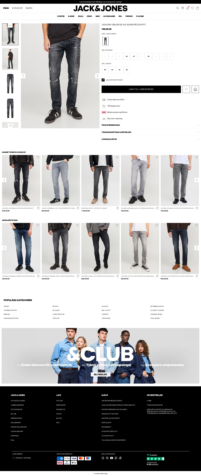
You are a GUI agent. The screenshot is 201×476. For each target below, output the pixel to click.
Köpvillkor (106, 423)
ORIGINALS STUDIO (11, 318)
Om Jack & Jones (18, 401)
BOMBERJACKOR (157, 306)
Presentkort (16, 418)
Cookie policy (108, 436)
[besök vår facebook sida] (102, 459)
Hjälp (105, 395)
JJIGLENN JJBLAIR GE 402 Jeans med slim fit (124, 24)
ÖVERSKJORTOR (10, 310)
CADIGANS (106, 318)
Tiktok (59, 414)
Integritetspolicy (110, 431)
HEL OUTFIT (106, 310)
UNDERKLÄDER (156, 314)
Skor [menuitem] (98, 16)
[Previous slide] (4, 180)
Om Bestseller (155, 395)
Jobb (149, 401)
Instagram (60, 405)
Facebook (60, 409)
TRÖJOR (56, 318)
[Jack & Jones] (101, 11)
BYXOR (55, 306)
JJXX (58, 395)
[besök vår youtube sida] (111, 459)
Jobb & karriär (17, 405)
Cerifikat (15, 436)
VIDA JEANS (155, 318)
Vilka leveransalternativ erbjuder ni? (118, 405)
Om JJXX (59, 401)
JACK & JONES (18, 395)
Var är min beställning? (112, 401)
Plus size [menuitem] (140, 16)
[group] (21, 185)
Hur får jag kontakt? (111, 418)
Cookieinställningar (101, 473)
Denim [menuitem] (89, 16)
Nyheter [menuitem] (61, 16)
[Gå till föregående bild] (10, 25)
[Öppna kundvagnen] (197, 8)
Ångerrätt (106, 427)
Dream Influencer (19, 427)
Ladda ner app (17, 431)
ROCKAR (56, 310)
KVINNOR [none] (17, 8)
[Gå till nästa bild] (10, 126)
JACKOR (105, 306)
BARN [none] (29, 8)
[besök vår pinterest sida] (116, 459)
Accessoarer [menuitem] (109, 16)
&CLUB (13, 414)
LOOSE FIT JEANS (157, 310)
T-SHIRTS (105, 314)
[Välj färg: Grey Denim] (105, 41)
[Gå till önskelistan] (192, 9)
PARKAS (7, 314)
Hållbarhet (16, 423)
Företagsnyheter (155, 405)
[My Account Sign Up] (100, 356)
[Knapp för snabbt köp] (38, 208)
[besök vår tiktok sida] (120, 459)
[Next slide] (197, 180)
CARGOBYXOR (58, 314)
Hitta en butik (16, 409)
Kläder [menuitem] (71, 16)
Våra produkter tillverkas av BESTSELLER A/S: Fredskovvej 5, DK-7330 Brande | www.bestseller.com (162, 411)
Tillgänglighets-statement (114, 440)
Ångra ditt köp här (110, 414)
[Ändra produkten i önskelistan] (186, 89)
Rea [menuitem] (120, 16)
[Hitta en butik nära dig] (182, 9)
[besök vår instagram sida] (107, 459)
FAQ (12, 440)
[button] (105, 56)
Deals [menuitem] (80, 16)
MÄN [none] (6, 8)
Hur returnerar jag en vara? (114, 409)
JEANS (6, 306)
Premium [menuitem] (129, 16)
